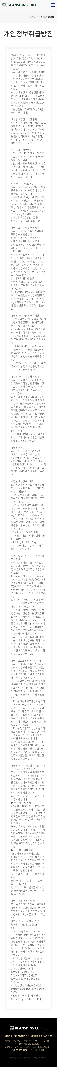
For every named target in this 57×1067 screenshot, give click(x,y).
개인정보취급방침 (21, 1036)
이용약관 (9, 1036)
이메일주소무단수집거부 (41, 1036)
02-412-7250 (21, 1050)
